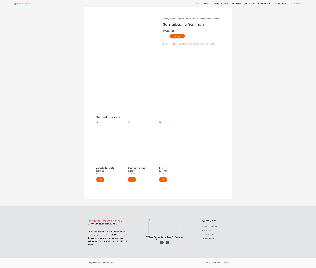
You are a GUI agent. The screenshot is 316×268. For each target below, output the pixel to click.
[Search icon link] (309, 3)
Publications (221, 3)
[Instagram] (162, 242)
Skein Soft (224, 263)
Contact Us (264, 3)
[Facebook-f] (167, 242)
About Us (250, 3)
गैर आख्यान (210, 44)
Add (177, 36)
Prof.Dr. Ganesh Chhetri (188, 19)
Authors (236, 3)
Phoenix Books (179, 44)
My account (281, 3)
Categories (202, 3)
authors (173, 19)
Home (165, 19)
